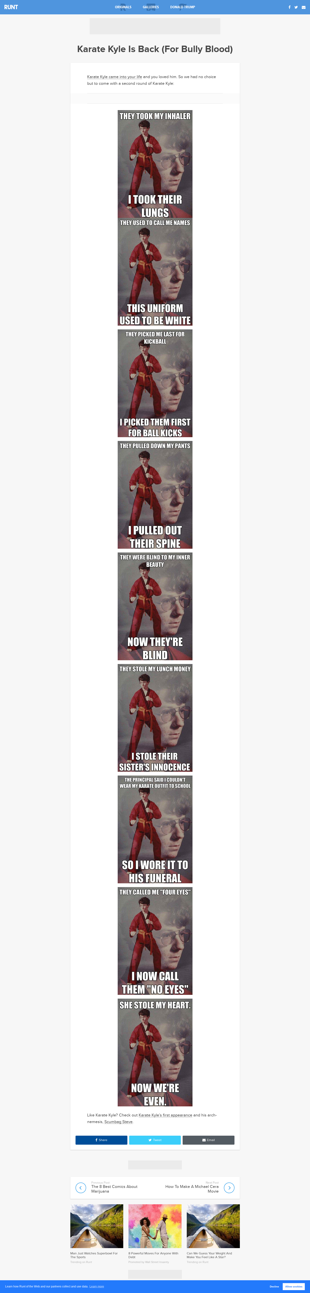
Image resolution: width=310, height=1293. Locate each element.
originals (123, 7)
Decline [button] (274, 1286)
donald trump (182, 7)
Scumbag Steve (118, 1121)
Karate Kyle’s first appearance (165, 1115)
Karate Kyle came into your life (114, 76)
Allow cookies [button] (293, 1286)
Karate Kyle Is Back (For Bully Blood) (155, 49)
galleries (151, 7)
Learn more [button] (97, 1286)
